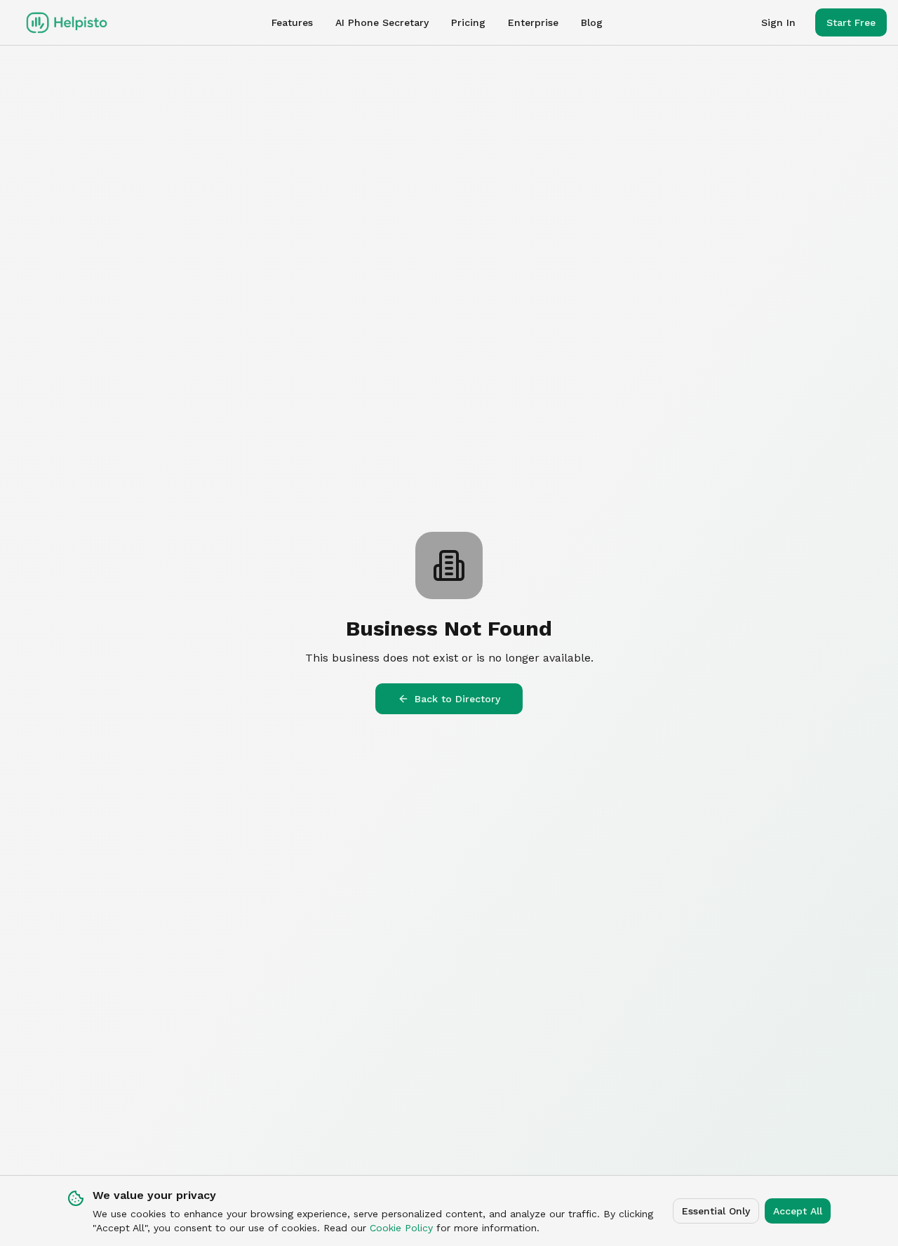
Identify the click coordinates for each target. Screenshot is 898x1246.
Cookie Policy (401, 1227)
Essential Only (716, 1211)
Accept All (797, 1211)
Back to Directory (457, 698)
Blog (592, 22)
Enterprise (533, 22)
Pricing (468, 22)
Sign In (778, 22)
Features (292, 22)
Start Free (851, 22)
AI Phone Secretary (382, 22)
